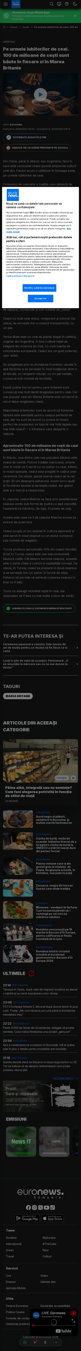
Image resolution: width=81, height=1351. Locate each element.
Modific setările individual (39, 287)
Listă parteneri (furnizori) (20, 276)
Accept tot (40, 298)
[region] (40, 247)
